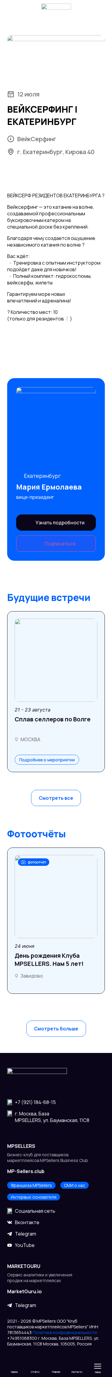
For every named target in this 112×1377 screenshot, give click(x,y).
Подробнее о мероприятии (47, 760)
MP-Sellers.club (26, 1171)
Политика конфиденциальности (65, 1332)
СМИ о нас (74, 1185)
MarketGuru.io (24, 1291)
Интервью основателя (33, 1197)
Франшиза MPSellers (31, 1185)
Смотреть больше (56, 1028)
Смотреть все (56, 798)
